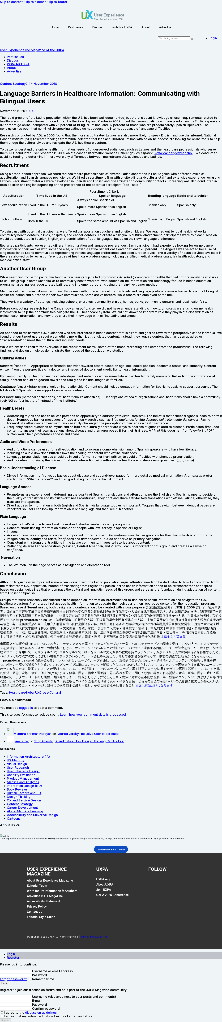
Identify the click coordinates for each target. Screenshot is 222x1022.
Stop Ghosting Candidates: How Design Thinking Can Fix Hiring (80, 741)
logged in (26, 708)
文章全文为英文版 (173, 636)
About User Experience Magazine (50, 880)
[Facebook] (152, 881)
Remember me (42, 979)
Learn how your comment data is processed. (93, 714)
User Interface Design (23, 771)
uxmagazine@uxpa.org (93, 936)
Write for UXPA (122, 27)
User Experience (109, 15)
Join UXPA (103, 889)
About (146, 27)
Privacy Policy (37, 906)
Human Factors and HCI (24, 793)
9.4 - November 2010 (41, 83)
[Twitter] (164, 881)
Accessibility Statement (43, 901)
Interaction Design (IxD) (24, 786)
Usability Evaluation (21, 775)
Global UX (32, 692)
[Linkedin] (176, 881)
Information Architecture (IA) (28, 756)
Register (13, 957)
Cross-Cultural (50, 692)
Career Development (22, 807)
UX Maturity (15, 760)
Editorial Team (37, 885)
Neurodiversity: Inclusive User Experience (88, 734)
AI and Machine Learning (25, 811)
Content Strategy (13, 83)
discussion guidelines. (41, 1012)
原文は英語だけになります (154, 685)
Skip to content (11, 2)
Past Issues (75, 27)
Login (11, 954)
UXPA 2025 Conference (112, 895)
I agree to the (30, 1012)
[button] (30, 111)
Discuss (97, 27)
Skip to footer (57, 2)
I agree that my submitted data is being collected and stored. (49, 1016)
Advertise (165, 27)
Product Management (23, 778)
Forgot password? (13, 979)
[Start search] (192, 39)
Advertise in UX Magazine (45, 896)
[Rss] (188, 881)
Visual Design (17, 764)
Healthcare (17, 692)
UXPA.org (103, 879)
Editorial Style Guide (41, 917)
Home (55, 27)
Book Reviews (17, 789)
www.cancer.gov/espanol (174, 153)
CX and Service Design (24, 800)
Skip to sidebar (35, 2)
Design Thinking (18, 796)
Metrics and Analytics (23, 782)
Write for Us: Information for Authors (52, 891)
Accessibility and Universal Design (32, 815)
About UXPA (104, 884)
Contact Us (34, 911)
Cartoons (14, 818)
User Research (18, 767)
